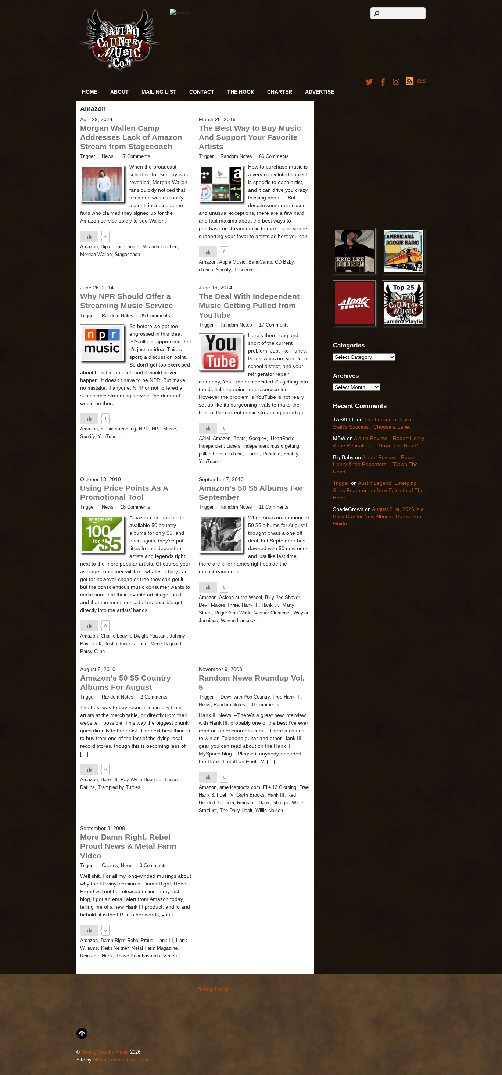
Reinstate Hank (253, 802)
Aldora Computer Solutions (121, 1060)
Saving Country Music (105, 1052)
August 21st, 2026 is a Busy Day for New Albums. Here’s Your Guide (378, 516)
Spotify (223, 270)
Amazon (89, 246)
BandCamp (260, 262)
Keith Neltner (114, 948)
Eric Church (126, 246)
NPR (144, 429)
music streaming (118, 429)
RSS (420, 81)
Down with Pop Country (245, 697)
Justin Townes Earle (125, 643)
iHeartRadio (282, 438)
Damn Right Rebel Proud (127, 940)
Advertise (319, 92)
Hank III (250, 605)
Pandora (271, 454)
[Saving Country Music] (120, 69)
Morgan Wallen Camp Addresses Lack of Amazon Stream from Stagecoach (131, 137)
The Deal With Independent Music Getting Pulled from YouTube (249, 305)
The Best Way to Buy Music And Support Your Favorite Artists (250, 137)
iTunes (206, 270)
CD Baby (284, 262)
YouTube (107, 436)
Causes (110, 865)
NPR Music (164, 429)
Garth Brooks (250, 795)
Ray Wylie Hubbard (141, 779)
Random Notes (236, 156)
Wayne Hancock (238, 620)
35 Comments (155, 315)
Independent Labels (219, 446)
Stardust (208, 810)
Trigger (87, 156)
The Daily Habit (236, 810)
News (108, 156)
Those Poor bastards (138, 956)
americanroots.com (239, 787)
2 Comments (154, 697)
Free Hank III (287, 697)
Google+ (258, 438)
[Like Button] (89, 236)
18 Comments (135, 507)
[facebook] (383, 81)
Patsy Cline (92, 651)
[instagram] (396, 81)
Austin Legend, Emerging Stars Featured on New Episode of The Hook (378, 490)
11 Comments (273, 507)
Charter (279, 92)
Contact (201, 92)
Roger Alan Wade (233, 613)
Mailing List (158, 92)
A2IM (204, 438)
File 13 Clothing (279, 787)
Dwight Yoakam (150, 636)
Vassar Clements (272, 613)
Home (89, 92)
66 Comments (274, 156)
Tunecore (244, 270)
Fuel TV (225, 795)
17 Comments (135, 156)
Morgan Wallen (96, 254)
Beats (239, 438)
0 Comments (265, 704)
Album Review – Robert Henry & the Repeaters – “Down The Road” (375, 464)
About (119, 92)
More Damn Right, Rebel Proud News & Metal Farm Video (128, 846)
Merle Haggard (165, 643)
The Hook (240, 92)
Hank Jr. (270, 605)
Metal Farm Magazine (154, 948)
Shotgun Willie (288, 802)
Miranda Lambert (160, 246)
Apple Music (232, 262)
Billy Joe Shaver (282, 597)
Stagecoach (127, 254)
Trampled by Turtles (119, 787)
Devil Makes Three (219, 605)
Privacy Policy (213, 989)
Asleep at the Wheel (240, 597)
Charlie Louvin (116, 636)
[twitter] (369, 81)
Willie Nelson (269, 810)
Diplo (106, 246)
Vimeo (170, 956)
